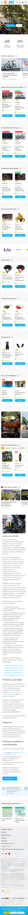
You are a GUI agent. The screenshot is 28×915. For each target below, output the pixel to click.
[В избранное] (5, 119)
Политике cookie (16, 910)
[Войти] (22, 2)
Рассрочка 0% (6, 91)
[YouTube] (5, 853)
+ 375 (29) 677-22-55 (10, 754)
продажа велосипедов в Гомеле (13, 670)
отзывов (21, 885)
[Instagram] (2, 853)
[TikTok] (9, 853)
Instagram (12, 764)
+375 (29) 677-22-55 (7, 843)
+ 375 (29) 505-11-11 (19, 752)
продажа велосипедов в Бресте (13, 665)
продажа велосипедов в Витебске (14, 668)
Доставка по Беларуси (12, 788)
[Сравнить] (8, 119)
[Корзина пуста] (25, 2)
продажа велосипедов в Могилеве (14, 675)
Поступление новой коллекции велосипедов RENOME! (10, 75)
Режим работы (4, 868)
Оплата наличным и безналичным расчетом (12, 901)
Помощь (3, 838)
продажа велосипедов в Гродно (13, 673)
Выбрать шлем (10, 25)
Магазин (3, 832)
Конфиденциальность (7, 904)
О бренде (19, 25)
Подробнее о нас (9, 778)
